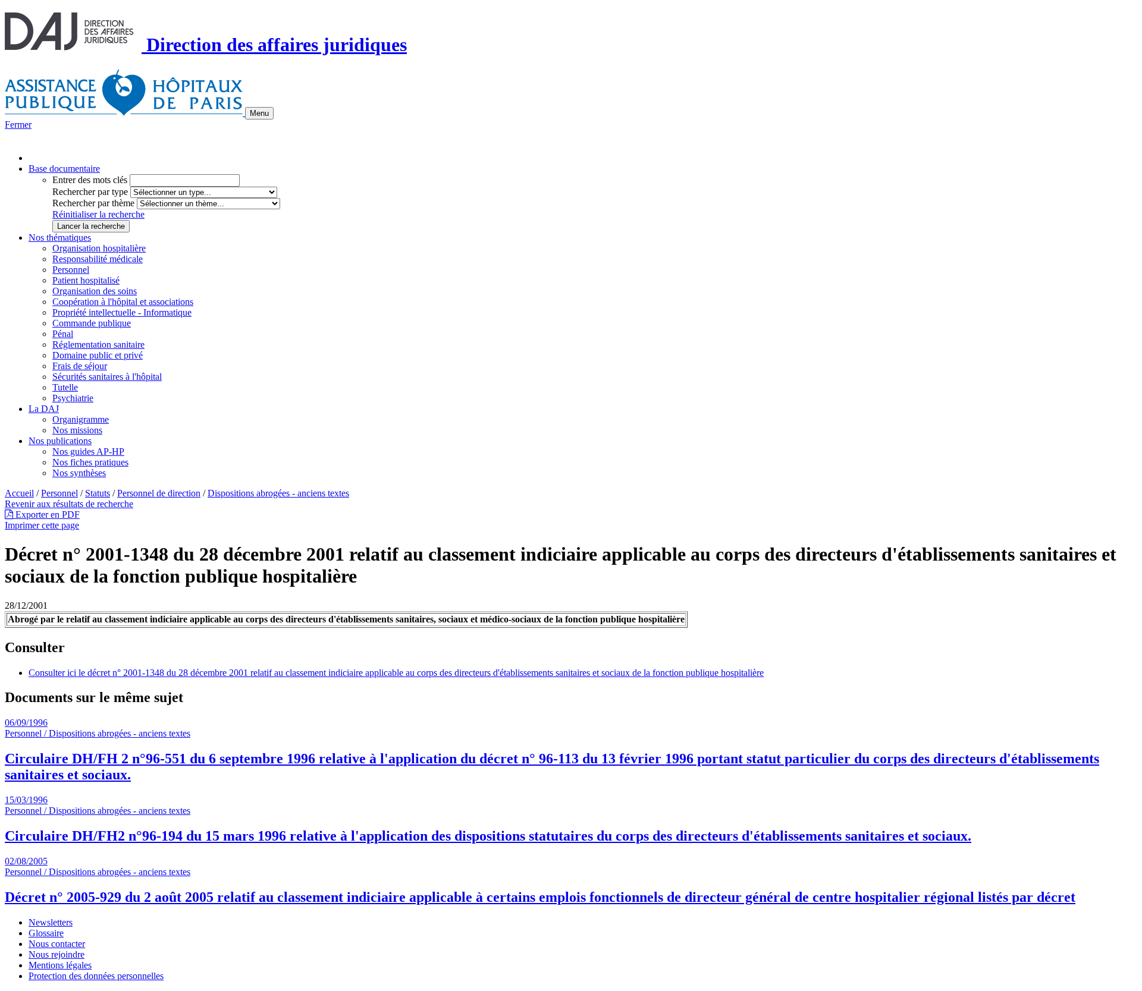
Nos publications (60, 441)
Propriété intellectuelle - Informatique (122, 312)
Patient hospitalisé (86, 280)
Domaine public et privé (97, 355)
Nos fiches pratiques (90, 462)
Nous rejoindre (56, 954)
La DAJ (44, 409)
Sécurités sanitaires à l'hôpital (107, 377)
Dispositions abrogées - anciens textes (278, 493)
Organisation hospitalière (99, 248)
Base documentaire (64, 168)
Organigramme (80, 419)
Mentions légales (60, 965)
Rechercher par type (90, 192)
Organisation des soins (94, 291)
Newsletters (51, 922)
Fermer (18, 124)
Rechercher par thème (93, 203)
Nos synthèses (79, 473)
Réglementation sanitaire (98, 344)
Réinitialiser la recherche (98, 214)
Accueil (19, 493)
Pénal (62, 334)
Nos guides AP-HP (88, 451)
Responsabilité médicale (97, 259)
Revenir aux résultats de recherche (69, 504)
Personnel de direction (158, 493)
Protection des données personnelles (96, 976)
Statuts (97, 493)
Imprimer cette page (42, 525)
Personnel (70, 270)
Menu (259, 113)
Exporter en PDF (46, 514)
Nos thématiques (60, 237)
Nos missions (77, 430)
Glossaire (46, 933)
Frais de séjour (79, 366)
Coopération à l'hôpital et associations (122, 302)
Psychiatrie (72, 398)
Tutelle (65, 387)
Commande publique (91, 323)
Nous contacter (57, 944)
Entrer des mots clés (89, 180)
